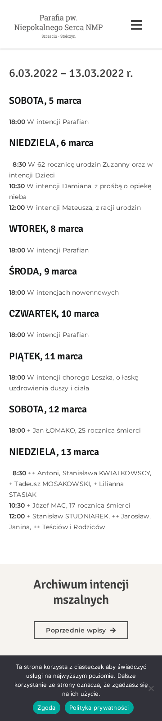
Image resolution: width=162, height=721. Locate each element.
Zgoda (46, 707)
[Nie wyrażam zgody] (150, 688)
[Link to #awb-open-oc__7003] (136, 25)
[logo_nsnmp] (59, 14)
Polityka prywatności (99, 707)
